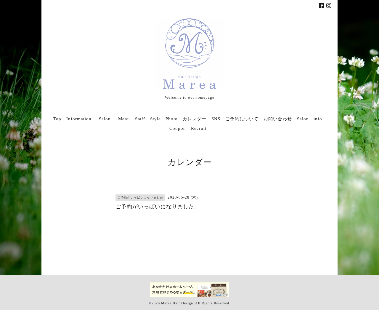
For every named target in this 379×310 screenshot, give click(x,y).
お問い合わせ (278, 118)
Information (78, 118)
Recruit (198, 128)
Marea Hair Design (177, 303)
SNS (215, 118)
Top (57, 118)
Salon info (309, 118)
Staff (140, 118)
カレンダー (194, 118)
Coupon (177, 128)
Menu (124, 118)
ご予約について (241, 118)
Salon (107, 118)
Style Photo (164, 118)
